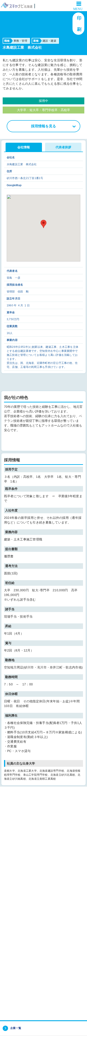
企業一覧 (15, 1028)
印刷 (79, 24)
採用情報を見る (43, 126)
